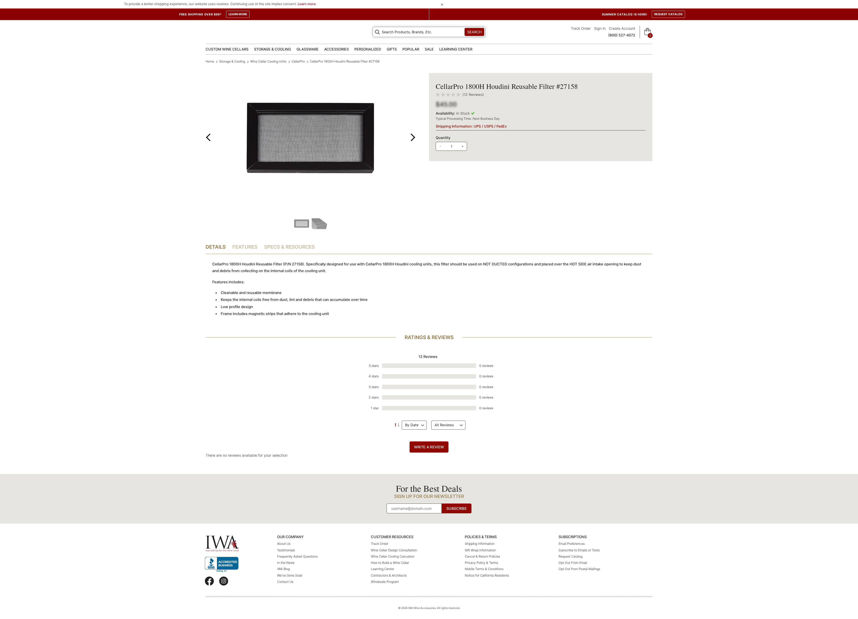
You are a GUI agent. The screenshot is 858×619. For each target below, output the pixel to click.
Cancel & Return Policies (482, 556)
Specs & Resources (289, 247)
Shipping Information (479, 544)
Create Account (622, 28)
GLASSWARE (308, 49)
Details (216, 247)
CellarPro (298, 61)
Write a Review (429, 447)
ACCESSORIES (336, 49)
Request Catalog (571, 556)
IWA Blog (283, 569)
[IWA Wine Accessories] (222, 543)
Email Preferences (572, 544)
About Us (283, 544)
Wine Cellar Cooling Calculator (392, 556)
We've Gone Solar (290, 575)
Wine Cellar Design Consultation (394, 550)
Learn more (307, 4)
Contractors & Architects (389, 575)
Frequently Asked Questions (297, 556)
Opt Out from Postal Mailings (579, 569)
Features (244, 247)
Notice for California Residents (487, 575)
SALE (429, 49)
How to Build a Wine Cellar (390, 562)
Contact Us (285, 581)
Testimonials (286, 550)
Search (474, 32)
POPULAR (410, 49)
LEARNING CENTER (455, 49)
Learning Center (382, 569)
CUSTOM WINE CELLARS (227, 49)
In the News (285, 562)
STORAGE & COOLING (272, 49)
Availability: (445, 113)
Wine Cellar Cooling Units (268, 61)
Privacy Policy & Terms (481, 562)
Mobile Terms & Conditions (484, 569)
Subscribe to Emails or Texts (579, 550)
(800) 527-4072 (621, 35)
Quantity (443, 137)
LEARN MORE (238, 14)
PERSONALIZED (367, 49)
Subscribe (456, 508)
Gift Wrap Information (480, 550)
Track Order (581, 28)
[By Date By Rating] (414, 425)
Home (210, 61)
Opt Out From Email (573, 562)
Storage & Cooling (232, 61)
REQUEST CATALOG (668, 14)
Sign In (600, 28)
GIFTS (392, 49)
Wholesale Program (385, 581)
